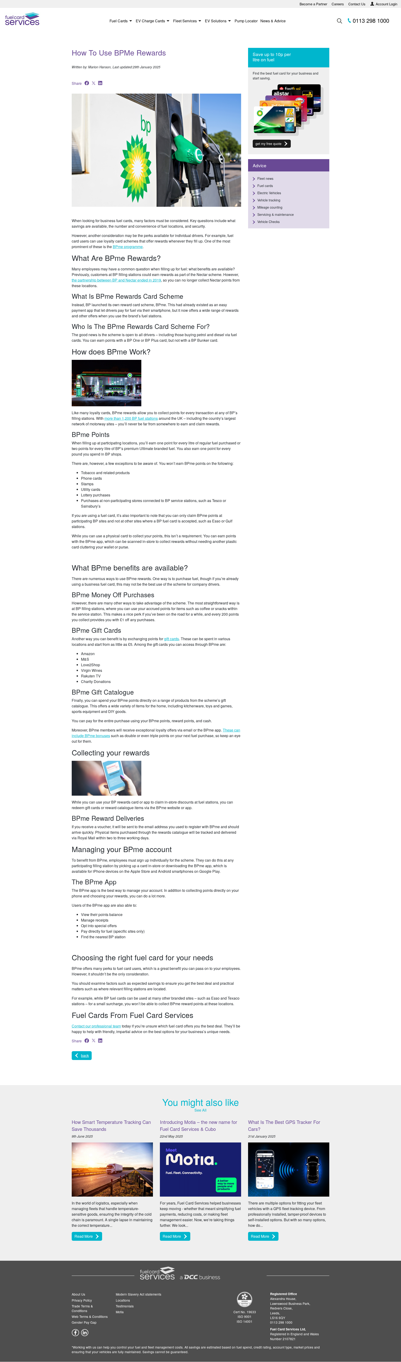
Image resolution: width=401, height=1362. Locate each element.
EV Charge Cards (150, 20)
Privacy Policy (82, 1300)
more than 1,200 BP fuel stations (131, 418)
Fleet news (265, 178)
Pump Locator (246, 20)
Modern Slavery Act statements (138, 1294)
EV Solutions (215, 20)
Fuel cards (265, 185)
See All (200, 1110)
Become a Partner (313, 3)
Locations (123, 1300)
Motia (120, 1311)
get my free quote (268, 143)
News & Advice (273, 20)
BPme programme (128, 246)
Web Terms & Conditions (90, 1316)
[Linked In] (84, 1332)
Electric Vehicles (269, 192)
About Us (78, 1294)
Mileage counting (269, 207)
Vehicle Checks (268, 221)
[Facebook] (75, 1332)
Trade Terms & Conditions (82, 1308)
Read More (83, 1236)
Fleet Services (185, 20)
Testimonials (125, 1306)
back (85, 1055)
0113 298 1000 (370, 20)
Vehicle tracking (268, 200)
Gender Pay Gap (84, 1322)
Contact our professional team (96, 1026)
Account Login (386, 3)
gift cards (171, 638)
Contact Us (356, 3)
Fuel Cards (119, 20)
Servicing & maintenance (275, 214)
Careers (338, 3)
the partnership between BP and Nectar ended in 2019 (116, 280)
